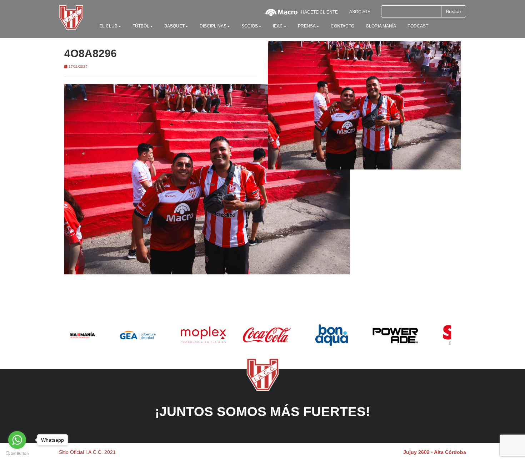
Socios (249, 26)
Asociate (359, 11)
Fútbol (140, 26)
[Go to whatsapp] (17, 440)
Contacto (342, 26)
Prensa (307, 26)
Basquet (174, 26)
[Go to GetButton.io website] (17, 453)
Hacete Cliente (319, 12)
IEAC (278, 26)
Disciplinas (213, 26)
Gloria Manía (381, 26)
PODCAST (418, 26)
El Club (108, 26)
